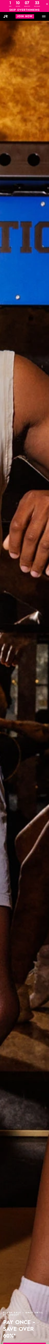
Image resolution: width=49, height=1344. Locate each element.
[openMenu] (44, 16)
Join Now (25, 16)
